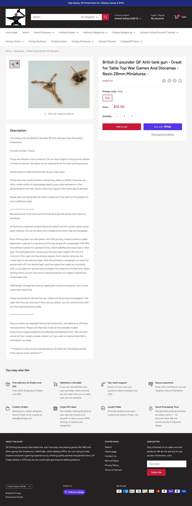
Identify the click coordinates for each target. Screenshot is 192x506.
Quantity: (107, 116)
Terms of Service (113, 470)
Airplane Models (67, 32)
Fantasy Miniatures (81, 41)
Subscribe (156, 472)
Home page (11, 32)
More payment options (163, 134)
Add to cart (121, 126)
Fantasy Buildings (37, 41)
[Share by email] (180, 80)
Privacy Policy (112, 465)
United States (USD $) (16, 486)
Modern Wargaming (122, 32)
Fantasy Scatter (59, 41)
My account (157, 18)
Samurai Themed (107, 41)
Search (25, 32)
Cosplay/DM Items (129, 41)
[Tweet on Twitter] (175, 80)
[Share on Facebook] (164, 80)
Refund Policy (112, 460)
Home (8, 51)
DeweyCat (107, 81)
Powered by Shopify (14, 497)
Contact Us (110, 456)
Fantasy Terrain (13, 41)
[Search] (105, 17)
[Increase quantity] (132, 116)
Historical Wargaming (93, 32)
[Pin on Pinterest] (169, 80)
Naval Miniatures (42, 32)
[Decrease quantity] (117, 116)
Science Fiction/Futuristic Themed (157, 32)
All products (19, 51)
